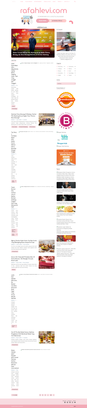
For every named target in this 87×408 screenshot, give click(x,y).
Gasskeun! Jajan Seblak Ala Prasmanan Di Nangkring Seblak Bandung (66, 232)
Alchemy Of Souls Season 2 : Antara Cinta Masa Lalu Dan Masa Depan (65, 203)
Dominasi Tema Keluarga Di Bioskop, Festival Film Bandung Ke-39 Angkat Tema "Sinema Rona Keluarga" (23, 115)
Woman (70, 68)
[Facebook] (65, 403)
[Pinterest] (70, 403)
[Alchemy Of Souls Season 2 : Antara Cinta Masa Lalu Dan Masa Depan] (66, 200)
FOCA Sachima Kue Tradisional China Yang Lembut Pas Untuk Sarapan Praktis (65, 215)
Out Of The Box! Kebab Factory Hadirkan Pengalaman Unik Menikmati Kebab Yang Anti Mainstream (22, 333)
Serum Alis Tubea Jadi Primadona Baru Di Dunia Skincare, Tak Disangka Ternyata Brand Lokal (23, 258)
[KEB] (64, 140)
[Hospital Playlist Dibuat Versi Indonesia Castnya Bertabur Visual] (66, 220)
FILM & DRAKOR (28, 1)
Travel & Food (15, 251)
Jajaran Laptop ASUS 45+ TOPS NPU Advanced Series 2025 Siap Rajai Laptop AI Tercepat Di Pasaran (66, 255)
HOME (21, 1)
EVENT (54, 1)
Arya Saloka (15, 126)
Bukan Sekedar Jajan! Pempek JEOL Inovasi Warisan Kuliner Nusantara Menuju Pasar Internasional (15, 359)
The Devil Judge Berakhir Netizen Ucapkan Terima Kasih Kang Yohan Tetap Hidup (65, 191)
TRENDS (59, 1)
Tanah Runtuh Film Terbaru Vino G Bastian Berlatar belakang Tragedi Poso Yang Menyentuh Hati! (14, 197)
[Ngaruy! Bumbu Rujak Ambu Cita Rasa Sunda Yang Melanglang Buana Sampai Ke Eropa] (47, 252)
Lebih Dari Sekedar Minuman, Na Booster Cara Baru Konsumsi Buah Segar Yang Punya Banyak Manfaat (14, 286)
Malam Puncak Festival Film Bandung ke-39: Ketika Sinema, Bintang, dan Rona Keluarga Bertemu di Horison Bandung (31, 53)
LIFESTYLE (66, 1)
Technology (15, 108)
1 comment (25, 119)
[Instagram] (72, 403)
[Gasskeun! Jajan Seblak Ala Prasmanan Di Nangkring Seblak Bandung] (66, 230)
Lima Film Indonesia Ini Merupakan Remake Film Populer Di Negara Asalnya (65, 244)
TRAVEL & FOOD (47, 1)
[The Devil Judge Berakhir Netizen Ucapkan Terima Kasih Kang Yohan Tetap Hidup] (66, 188)
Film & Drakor (32, 126)
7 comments (25, 337)
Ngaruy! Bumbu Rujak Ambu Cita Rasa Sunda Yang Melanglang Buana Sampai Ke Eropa (24, 241)
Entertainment (61, 73)
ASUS (14, 106)
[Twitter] (67, 403)
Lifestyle (60, 68)
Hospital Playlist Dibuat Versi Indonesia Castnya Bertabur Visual (66, 223)
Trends (70, 75)
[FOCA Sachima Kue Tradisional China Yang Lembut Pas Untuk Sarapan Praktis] (66, 211)
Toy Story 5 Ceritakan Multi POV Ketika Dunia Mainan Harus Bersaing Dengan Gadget (14, 142)
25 (50, 395)
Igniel (75, 406)
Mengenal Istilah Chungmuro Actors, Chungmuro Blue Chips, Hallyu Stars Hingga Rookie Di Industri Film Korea (65, 178)
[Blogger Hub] (62, 144)
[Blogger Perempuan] (66, 129)
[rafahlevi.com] (13, 1)
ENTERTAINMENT (38, 1)
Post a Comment (26, 244)
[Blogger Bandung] (61, 132)
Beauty (14, 269)
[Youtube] (75, 403)
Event (70, 70)
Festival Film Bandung (24, 126)
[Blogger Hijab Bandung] (63, 146)
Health (59, 75)
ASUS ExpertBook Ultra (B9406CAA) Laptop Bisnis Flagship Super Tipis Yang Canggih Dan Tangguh (14, 73)
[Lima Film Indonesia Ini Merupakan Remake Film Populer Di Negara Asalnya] (66, 241)
